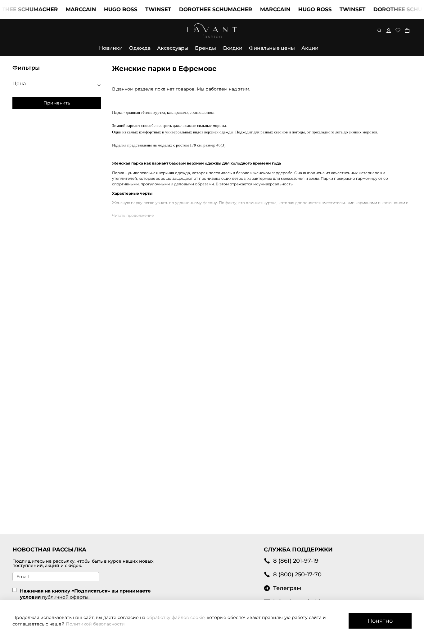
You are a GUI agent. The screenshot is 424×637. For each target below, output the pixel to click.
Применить (56, 103)
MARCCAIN (74, 9)
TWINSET (151, 9)
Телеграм (287, 588)
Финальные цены (272, 48)
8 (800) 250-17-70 (297, 574)
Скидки (232, 48)
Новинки (111, 48)
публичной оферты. (65, 597)
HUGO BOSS (114, 9)
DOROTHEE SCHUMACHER (209, 9)
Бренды (205, 48)
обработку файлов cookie (176, 617)
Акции (309, 48)
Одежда (140, 48)
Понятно (380, 620)
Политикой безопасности (95, 624)
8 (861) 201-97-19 (295, 560)
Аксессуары (172, 48)
